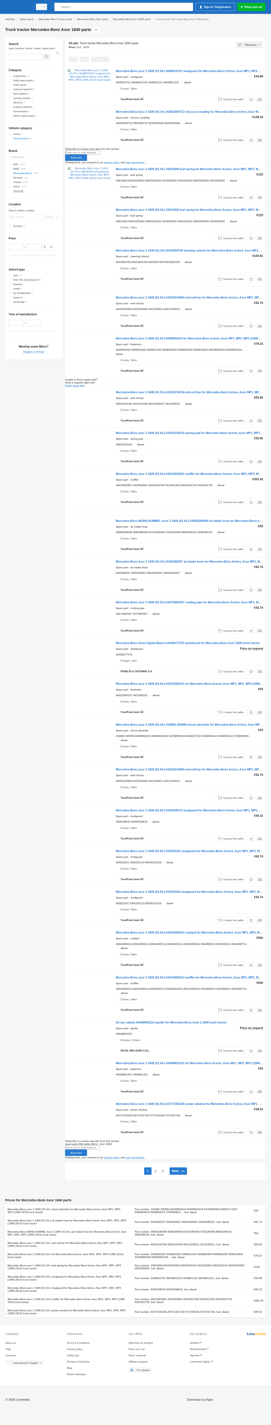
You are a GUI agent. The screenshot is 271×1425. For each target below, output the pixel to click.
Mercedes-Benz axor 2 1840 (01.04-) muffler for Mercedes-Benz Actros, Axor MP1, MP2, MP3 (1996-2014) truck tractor (67, 1301)
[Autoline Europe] (18, 7)
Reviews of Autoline (78, 1361)
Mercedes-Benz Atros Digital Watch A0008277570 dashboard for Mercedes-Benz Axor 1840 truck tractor (188, 643)
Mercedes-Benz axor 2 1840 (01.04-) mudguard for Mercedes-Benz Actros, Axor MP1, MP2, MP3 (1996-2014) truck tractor (64, 1278)
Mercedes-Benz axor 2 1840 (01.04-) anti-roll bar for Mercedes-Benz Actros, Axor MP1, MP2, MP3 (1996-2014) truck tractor (65, 1244)
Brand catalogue (76, 1374)
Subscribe (76, 157)
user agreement (135, 162)
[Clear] (57, 52)
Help (8, 1349)
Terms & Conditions (78, 1342)
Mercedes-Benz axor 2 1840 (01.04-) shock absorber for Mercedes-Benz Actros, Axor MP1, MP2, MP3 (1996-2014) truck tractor (64, 1211)
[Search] (58, 7)
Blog (69, 1367)
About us (11, 1342)
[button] (251, 99)
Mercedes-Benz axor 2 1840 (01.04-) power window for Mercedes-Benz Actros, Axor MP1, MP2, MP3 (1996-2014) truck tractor (67, 1312)
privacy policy (112, 162)
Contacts (11, 1355)
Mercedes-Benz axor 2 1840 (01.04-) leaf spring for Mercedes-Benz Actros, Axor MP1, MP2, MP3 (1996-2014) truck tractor (64, 1267)
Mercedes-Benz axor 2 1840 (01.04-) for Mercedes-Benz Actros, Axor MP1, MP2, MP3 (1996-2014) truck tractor (66, 1256)
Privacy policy (75, 1349)
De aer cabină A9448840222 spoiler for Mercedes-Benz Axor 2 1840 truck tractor (171, 1022)
